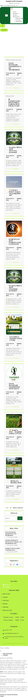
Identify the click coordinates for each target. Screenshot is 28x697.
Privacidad (5, 655)
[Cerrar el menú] (11, 9)
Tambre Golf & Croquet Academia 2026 (12, 549)
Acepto (2, 696)
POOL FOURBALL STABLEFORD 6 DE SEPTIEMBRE (10, 534)
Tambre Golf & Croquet (14, 1)
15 (10, 508)
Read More (16, 88)
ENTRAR (4, 30)
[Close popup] (0, 651)
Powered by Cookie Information (9, 694)
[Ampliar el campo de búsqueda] (2, 26)
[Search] (19, 518)
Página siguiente (18, 508)
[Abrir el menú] (6, 15)
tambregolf (19, 74)
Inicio (14, 11)
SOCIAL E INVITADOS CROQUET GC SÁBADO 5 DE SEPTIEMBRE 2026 (13, 542)
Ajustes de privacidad (7, 653)
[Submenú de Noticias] (19, 16)
